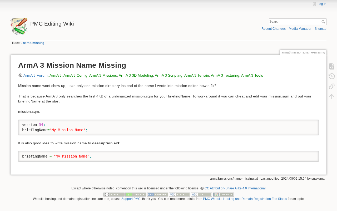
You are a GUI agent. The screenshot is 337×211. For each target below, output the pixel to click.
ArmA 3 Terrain (196, 75)
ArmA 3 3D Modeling (136, 75)
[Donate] (135, 194)
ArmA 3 (55, 75)
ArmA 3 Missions (103, 75)
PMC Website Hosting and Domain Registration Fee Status (245, 199)
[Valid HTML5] (179, 194)
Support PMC (131, 199)
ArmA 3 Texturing (225, 75)
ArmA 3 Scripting (168, 75)
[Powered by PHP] (157, 194)
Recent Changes (273, 29)
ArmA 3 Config (75, 75)
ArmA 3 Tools (252, 75)
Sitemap (320, 29)
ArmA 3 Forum (35, 75)
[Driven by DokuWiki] (223, 194)
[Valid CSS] (201, 194)
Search (323, 21)
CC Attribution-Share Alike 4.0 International (235, 188)
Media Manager (300, 29)
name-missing (33, 43)
